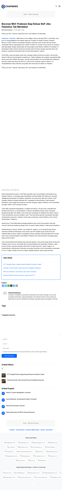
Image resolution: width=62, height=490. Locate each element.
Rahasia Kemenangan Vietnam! (15, 405)
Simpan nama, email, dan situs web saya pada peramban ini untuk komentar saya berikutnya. (25, 351)
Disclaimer (49, 430)
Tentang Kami (20, 430)
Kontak (42, 430)
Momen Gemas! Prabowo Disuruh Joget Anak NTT (19, 275)
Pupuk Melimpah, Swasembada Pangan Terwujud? (21, 399)
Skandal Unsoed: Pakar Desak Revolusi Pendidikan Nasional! (22, 268)
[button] (56, 6)
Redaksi (12, 430)
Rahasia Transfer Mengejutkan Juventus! (18, 392)
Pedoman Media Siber (32, 430)
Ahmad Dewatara (7, 30)
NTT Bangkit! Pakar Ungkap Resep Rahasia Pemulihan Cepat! (22, 264)
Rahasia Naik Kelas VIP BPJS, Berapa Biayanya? (20, 412)
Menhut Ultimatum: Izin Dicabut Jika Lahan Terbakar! (19, 271)
